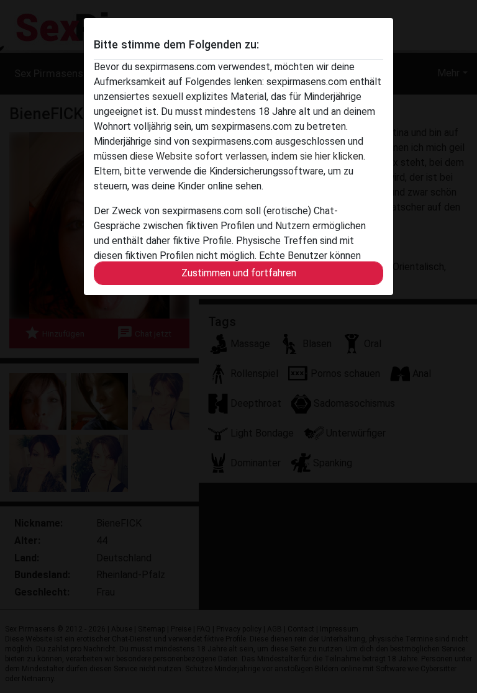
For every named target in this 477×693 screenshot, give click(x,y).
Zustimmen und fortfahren (238, 273)
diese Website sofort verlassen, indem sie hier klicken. (247, 156)
